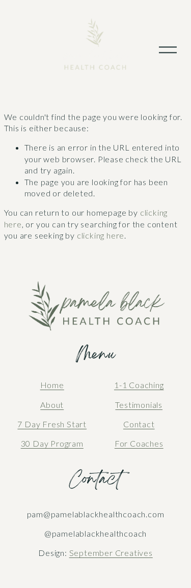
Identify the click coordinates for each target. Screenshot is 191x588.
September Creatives (111, 552)
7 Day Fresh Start (52, 424)
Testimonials (138, 404)
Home (52, 385)
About (52, 404)
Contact (139, 424)
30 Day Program (52, 443)
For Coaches (139, 443)
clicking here (100, 235)
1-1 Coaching (139, 385)
